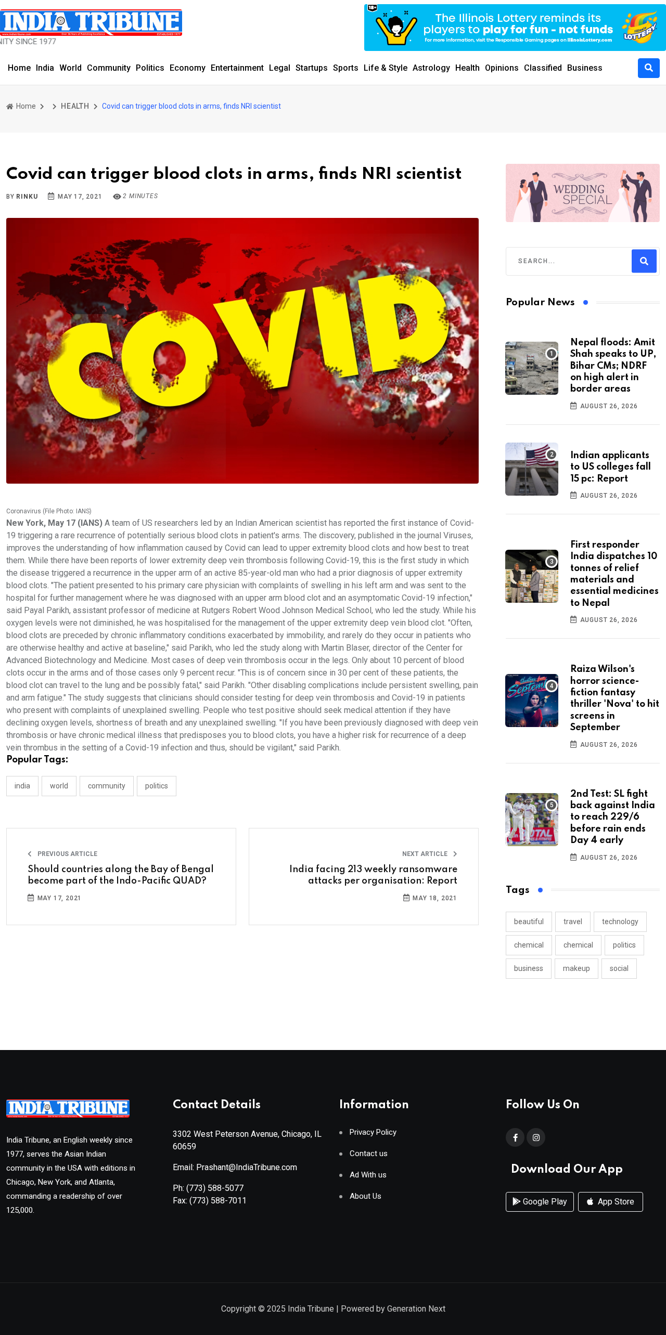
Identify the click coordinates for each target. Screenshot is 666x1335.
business (528, 968)
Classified (543, 68)
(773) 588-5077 (215, 1188)
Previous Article (66, 854)
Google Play (544, 1202)
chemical (529, 945)
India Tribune (311, 1309)
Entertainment (237, 68)
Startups (312, 68)
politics (624, 945)
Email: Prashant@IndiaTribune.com (235, 1167)
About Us (365, 1196)
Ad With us (368, 1175)
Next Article (425, 854)
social (619, 968)
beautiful (529, 921)
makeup (576, 968)
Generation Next (416, 1309)
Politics (150, 68)
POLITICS (156, 786)
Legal (279, 68)
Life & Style (385, 68)
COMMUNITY (106, 786)
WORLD (59, 786)
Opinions (502, 68)
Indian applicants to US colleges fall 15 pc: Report (610, 467)
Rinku (26, 196)
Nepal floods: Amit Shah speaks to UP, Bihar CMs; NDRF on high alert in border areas (613, 366)
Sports (345, 68)
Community (109, 68)
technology (620, 921)
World (70, 68)
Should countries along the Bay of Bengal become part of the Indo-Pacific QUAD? (121, 875)
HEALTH (75, 106)
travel (572, 921)
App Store (615, 1202)
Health (467, 68)
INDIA (22, 786)
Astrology (431, 68)
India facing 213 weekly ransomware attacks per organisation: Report (373, 875)
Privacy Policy (373, 1132)
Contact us (369, 1154)
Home (19, 68)
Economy (188, 68)
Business (585, 68)
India (45, 68)
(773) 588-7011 (218, 1201)
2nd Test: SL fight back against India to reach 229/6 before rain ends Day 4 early (612, 817)
